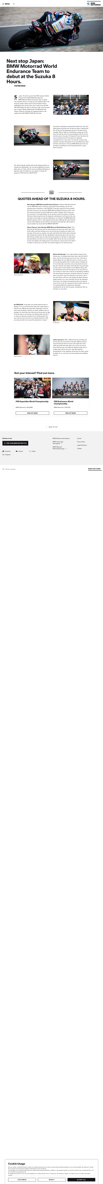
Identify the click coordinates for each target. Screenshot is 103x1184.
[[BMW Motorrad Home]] (94, 4)
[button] (6, 4)
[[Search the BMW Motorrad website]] (14, 3)
